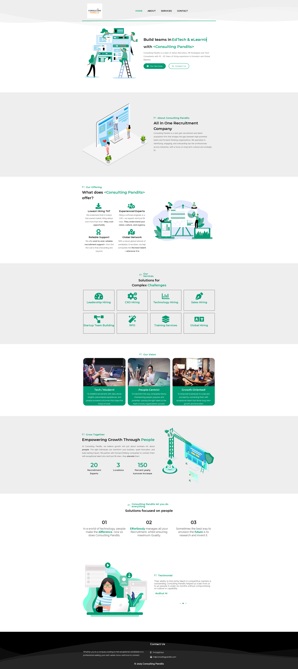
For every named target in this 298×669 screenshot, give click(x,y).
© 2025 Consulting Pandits (149, 663)
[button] (180, 603)
